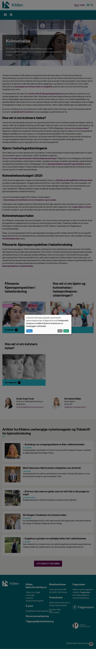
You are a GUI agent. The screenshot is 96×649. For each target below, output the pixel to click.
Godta (66, 331)
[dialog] (48, 324)
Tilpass (29, 331)
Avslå (60, 331)
